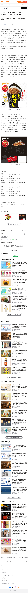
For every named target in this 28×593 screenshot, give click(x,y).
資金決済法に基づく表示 (7, 583)
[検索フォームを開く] (15, 2)
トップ (2, 557)
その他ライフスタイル (19, 234)
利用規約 (3, 578)
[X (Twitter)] (10, 239)
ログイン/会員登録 (22, 1)
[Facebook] (7, 239)
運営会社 (3, 572)
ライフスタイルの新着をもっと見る (14, 437)
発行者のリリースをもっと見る (14, 314)
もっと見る (24, 321)
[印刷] (16, 239)
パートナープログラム (7, 575)
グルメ (10, 4)
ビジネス (25, 230)
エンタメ (6, 4)
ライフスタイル (18, 230)
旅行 (14, 4)
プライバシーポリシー (7, 580)
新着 (2, 4)
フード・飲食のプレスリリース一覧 (13, 557)
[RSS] (18, 587)
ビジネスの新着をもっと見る (14, 497)
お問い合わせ (14, 250)
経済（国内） (4, 236)
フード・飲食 (10, 230)
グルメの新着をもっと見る (14, 377)
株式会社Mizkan (5, 24)
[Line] (13, 239)
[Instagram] (15, 587)
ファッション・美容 (20, 4)
